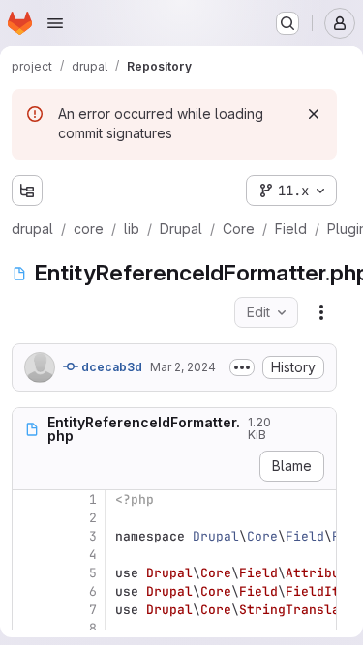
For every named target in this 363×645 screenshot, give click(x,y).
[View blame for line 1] (29, 499)
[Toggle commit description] (242, 367)
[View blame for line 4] (29, 554)
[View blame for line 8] (29, 628)
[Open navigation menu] (55, 23)
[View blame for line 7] (29, 610)
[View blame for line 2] (29, 518)
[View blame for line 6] (29, 591)
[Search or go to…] (287, 23)
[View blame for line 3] (29, 536)
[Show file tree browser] (27, 190)
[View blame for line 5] (29, 573)
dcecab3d (110, 367)
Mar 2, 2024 (183, 367)
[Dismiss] (313, 114)
